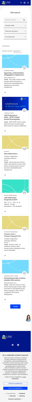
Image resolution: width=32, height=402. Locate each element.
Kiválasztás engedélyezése (15, 383)
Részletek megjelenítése (14, 399)
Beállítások (22, 393)
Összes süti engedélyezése (15, 388)
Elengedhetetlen (11, 393)
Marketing (22, 396)
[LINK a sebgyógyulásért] (6, 2)
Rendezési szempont (7, 51)
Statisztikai (13, 396)
